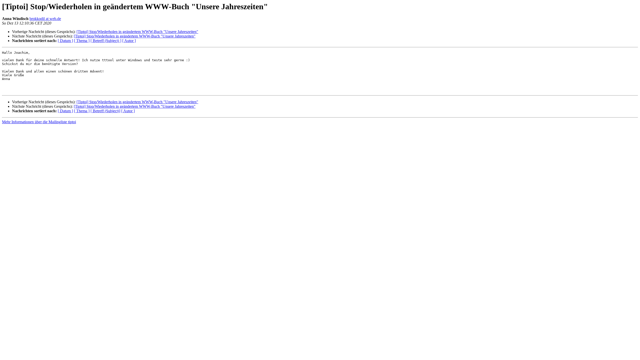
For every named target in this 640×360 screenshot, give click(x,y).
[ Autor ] (129, 40)
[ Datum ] (65, 40)
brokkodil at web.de (45, 18)
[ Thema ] (82, 40)
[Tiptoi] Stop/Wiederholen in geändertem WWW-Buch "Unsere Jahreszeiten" (137, 32)
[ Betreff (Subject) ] (105, 40)
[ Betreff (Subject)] (105, 111)
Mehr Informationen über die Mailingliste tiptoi (39, 122)
